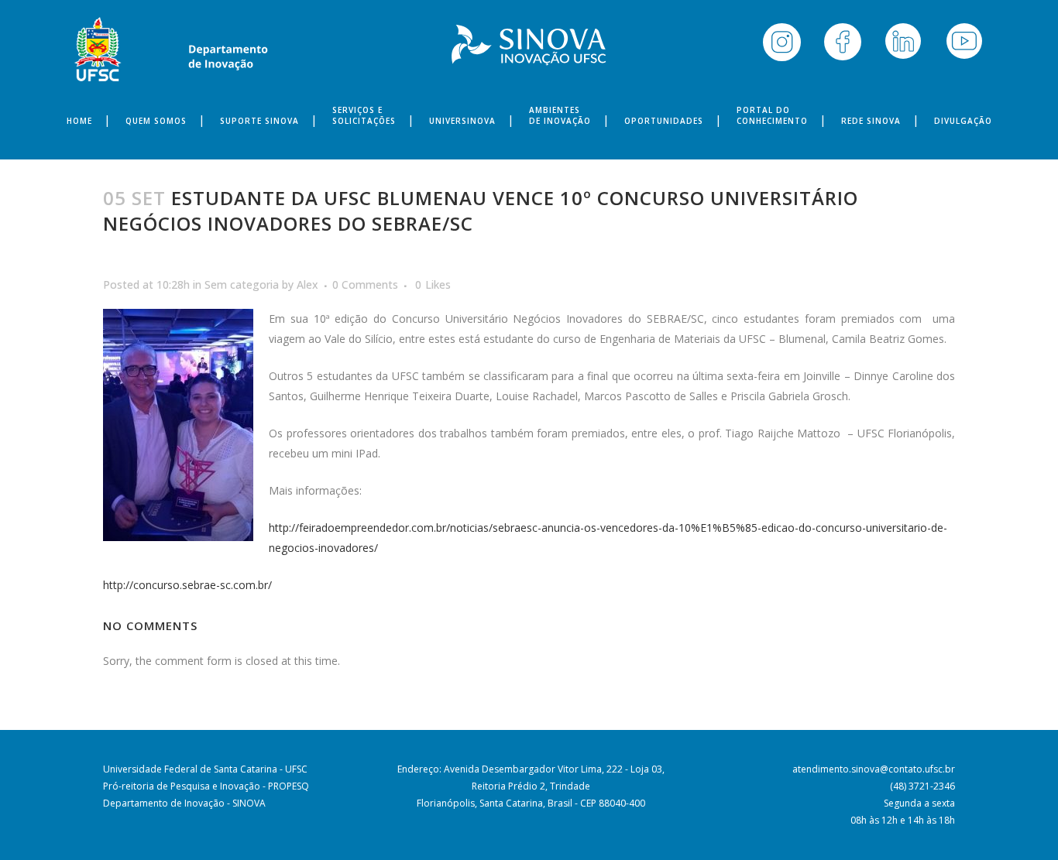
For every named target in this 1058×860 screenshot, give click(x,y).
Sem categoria (241, 284)
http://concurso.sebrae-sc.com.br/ (187, 584)
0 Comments (365, 284)
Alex (307, 284)
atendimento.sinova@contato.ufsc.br (873, 769)
